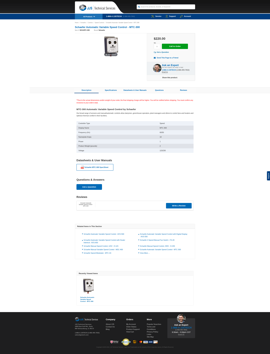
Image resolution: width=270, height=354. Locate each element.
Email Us (165, 72)
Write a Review (179, 206)
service (158, 16)
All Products (87, 16)
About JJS (110, 324)
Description (86, 90)
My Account (131, 324)
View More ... (145, 253)
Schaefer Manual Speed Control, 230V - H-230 (157, 246)
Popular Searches (154, 324)
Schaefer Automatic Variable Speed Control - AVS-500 (104, 234)
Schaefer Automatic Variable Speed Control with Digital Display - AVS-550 (163, 235)
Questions (159, 90)
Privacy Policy (152, 332)
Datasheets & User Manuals (135, 90)
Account (187, 16)
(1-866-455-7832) (129, 16)
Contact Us (110, 327)
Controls (90, 22)
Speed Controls (99, 22)
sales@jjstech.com (81, 335)
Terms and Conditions (151, 328)
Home (76, 22)
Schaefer (83, 22)
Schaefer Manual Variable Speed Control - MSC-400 (103, 249)
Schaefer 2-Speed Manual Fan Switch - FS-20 (157, 240)
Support (172, 16)
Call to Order (175, 46)
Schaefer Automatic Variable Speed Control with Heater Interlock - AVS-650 (104, 241)
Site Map (150, 337)
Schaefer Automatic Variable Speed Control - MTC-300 (86, 204)
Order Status (131, 327)
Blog (108, 329)
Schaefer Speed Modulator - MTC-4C (97, 253)
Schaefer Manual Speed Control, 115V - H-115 (101, 246)
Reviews (183, 90)
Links (149, 334)
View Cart (130, 332)
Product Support (133, 329)
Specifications (111, 90)
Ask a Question (163, 52)
